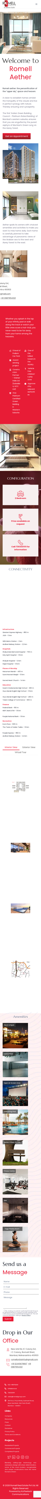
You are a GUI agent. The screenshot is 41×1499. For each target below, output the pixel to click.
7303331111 (11, 1393)
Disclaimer (8, 1428)
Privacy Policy (26, 1315)
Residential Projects (12, 1445)
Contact (7, 1425)
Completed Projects (12, 1451)
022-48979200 (13, 1385)
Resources (8, 1419)
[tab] (11, 747)
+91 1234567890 (18, 1363)
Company (8, 1416)
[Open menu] (36, 4)
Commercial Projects (12, 1448)
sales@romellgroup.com (17, 1397)
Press (7, 1422)
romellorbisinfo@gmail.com (24, 1359)
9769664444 (12, 1389)
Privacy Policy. (10, 1431)
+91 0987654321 (8, 298)
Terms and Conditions (12, 1435)
